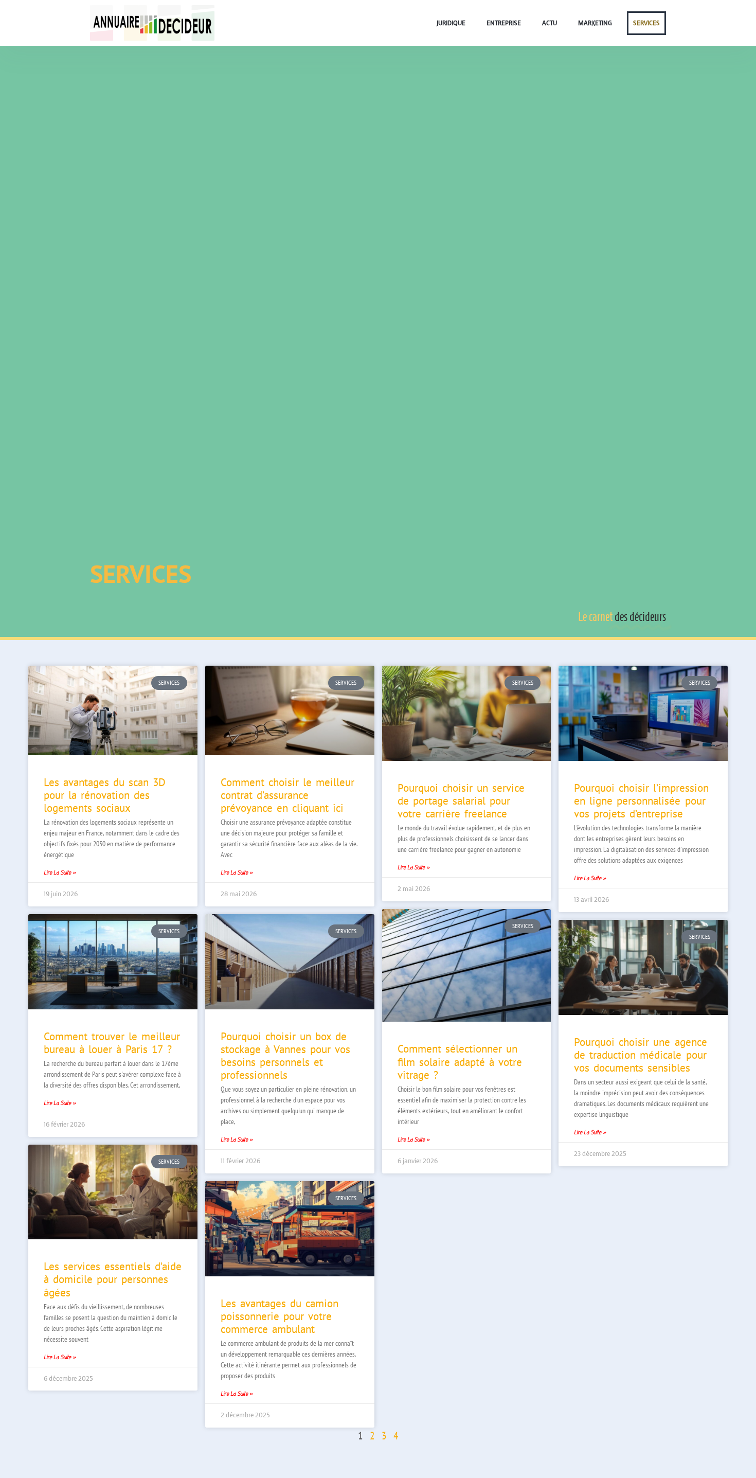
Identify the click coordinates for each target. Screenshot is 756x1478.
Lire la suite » (60, 872)
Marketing (595, 23)
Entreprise (504, 23)
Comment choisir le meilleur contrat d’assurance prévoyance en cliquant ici (287, 795)
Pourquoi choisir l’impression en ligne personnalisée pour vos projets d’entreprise (641, 801)
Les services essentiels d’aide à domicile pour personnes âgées (113, 1279)
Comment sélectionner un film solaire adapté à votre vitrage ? (460, 1061)
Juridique (451, 23)
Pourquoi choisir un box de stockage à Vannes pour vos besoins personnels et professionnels (285, 1055)
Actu (549, 23)
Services (646, 23)
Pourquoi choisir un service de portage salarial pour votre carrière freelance (461, 801)
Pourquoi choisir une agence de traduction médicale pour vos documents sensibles (640, 1055)
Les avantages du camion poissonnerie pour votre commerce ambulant (279, 1316)
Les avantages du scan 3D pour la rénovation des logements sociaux (105, 795)
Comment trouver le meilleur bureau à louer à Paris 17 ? (112, 1042)
